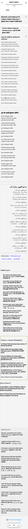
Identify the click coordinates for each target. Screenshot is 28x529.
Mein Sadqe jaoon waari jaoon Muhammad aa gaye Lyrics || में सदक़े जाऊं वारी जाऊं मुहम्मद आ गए (12, 329)
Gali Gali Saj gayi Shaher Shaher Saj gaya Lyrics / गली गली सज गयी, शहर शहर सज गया (12, 485)
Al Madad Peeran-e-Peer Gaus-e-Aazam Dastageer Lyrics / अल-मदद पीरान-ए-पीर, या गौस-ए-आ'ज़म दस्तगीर (13, 371)
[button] (26, 17)
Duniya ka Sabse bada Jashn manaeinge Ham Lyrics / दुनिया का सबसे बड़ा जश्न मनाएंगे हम (13, 299)
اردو (18, 525)
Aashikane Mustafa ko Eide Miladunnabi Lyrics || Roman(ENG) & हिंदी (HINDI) (14, 323)
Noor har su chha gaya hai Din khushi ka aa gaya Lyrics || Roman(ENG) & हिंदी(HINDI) (12, 317)
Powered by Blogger (15, 520)
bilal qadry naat (15, 256)
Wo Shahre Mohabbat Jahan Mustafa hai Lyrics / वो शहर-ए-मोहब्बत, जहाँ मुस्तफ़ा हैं (14, 276)
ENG (9, 525)
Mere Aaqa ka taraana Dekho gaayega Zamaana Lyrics (12, 311)
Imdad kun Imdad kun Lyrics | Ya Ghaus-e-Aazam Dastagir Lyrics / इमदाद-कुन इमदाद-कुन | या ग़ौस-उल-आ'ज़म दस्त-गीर (14, 364)
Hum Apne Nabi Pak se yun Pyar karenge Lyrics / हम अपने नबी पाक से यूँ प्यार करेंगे (11, 477)
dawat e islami (6, 259)
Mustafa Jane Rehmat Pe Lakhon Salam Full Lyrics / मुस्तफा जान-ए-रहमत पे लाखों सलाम (11, 19)
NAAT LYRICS (14, 2)
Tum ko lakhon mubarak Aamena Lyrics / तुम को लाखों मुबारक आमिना (11, 30)
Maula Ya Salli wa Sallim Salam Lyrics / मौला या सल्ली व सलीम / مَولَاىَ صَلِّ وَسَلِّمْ (11, 510)
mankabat (16, 259)
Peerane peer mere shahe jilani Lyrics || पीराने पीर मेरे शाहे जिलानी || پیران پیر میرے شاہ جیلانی (14, 306)
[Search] (26, 3)
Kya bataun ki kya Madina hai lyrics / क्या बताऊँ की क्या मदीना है (12, 281)
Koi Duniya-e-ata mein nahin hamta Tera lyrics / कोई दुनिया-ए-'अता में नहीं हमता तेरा (12, 449)
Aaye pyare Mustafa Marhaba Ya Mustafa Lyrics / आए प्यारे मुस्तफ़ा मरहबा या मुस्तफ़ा (14, 293)
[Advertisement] (14, 412)
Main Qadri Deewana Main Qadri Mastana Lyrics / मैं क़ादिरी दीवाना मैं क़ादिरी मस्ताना (12, 350)
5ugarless (18, 522)
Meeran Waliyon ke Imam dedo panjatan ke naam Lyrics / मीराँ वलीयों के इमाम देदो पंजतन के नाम (13, 357)
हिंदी (14, 525)
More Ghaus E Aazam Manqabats (12, 377)
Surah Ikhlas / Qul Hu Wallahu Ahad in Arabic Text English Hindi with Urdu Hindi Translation (12, 388)
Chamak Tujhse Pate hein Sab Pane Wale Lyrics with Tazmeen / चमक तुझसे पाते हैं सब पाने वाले (13, 287)
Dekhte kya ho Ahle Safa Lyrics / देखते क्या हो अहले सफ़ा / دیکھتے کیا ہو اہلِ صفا (12, 502)
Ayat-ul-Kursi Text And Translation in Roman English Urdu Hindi (12, 394)
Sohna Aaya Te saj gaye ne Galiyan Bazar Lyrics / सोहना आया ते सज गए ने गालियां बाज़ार (11, 494)
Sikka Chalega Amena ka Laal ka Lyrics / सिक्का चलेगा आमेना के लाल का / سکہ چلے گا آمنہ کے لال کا (11, 468)
